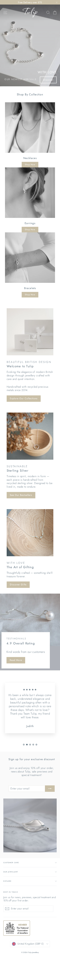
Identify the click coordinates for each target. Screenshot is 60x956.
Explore (7, 881)
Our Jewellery (10, 872)
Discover (48, 79)
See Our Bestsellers (21, 495)
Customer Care (11, 862)
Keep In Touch (10, 892)
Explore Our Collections (24, 398)
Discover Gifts (18, 584)
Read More (16, 660)
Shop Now (30, 164)
